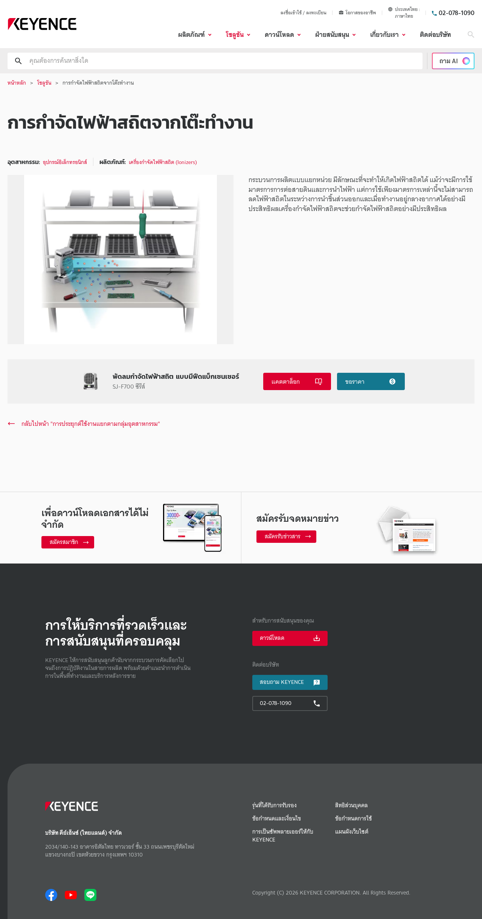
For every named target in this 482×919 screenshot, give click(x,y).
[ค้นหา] (471, 34)
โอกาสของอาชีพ (361, 12)
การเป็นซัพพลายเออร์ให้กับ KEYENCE (282, 836)
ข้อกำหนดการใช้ (353, 819)
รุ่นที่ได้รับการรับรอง (274, 806)
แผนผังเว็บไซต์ (351, 832)
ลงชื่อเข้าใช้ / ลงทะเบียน (303, 12)
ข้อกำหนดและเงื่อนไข (276, 819)
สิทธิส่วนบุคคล (351, 806)
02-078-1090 (456, 12)
